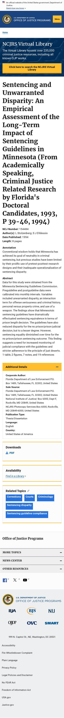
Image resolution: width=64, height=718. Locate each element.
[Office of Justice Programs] (6, 19)
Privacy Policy (9, 667)
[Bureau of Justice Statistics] (32, 615)
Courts (30, 496)
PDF (11, 452)
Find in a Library (15, 476)
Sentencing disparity (19, 505)
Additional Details (16, 366)
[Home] (32, 19)
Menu (57, 19)
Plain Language (10, 660)
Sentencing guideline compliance (27, 513)
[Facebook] (5, 581)
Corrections (14, 496)
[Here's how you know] (32, 5)
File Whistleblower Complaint (17, 652)
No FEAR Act (8, 682)
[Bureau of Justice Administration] (12, 613)
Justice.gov (8, 704)
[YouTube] (26, 581)
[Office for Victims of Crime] (32, 625)
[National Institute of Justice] (52, 613)
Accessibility (8, 645)
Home (5, 32)
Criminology (45, 496)
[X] (16, 581)
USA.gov (6, 697)
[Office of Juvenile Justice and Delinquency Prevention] (12, 625)
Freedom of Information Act (16, 690)
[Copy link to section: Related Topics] (27, 490)
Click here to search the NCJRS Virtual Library (32, 68)
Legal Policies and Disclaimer (17, 675)
